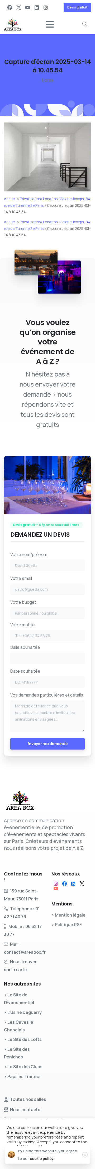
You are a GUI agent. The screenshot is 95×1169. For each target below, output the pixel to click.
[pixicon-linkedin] (73, 883)
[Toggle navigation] (50, 24)
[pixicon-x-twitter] (82, 883)
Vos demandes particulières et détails (46, 695)
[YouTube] (27, 7)
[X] (18, 7)
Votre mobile (22, 625)
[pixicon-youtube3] (55, 888)
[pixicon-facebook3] (64, 883)
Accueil (10, 198)
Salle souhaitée (25, 647)
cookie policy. (42, 1158)
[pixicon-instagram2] (55, 883)
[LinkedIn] (36, 7)
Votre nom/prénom (28, 554)
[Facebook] (9, 7)
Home (48, 80)
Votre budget (23, 602)
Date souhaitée (25, 671)
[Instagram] (45, 7)
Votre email (21, 578)
